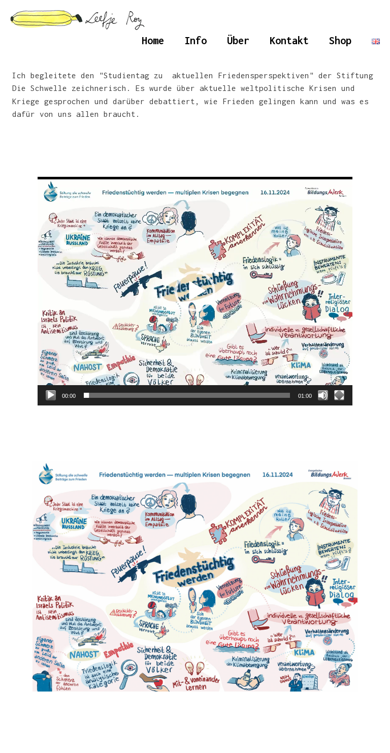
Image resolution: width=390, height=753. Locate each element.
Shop (340, 40)
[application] (195, 291)
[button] (195, 291)
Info (195, 40)
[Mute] (323, 395)
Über (238, 40)
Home (153, 40)
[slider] (187, 395)
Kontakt (289, 40)
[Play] (51, 395)
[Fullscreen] (339, 395)
